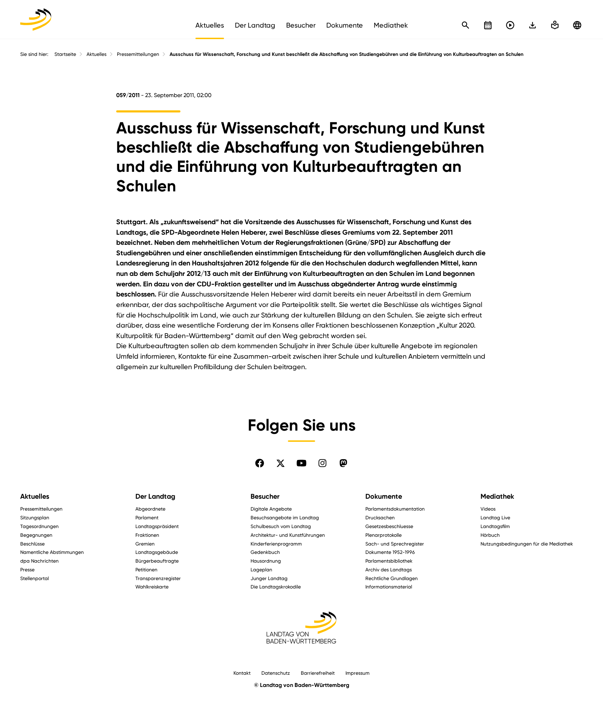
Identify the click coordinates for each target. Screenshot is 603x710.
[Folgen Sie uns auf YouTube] (301, 463)
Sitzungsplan (34, 517)
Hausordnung (266, 561)
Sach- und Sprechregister (394, 544)
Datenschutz (275, 673)
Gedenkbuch (265, 552)
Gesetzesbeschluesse (389, 526)
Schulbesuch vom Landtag (281, 526)
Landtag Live (495, 517)
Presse (27, 569)
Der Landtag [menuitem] (255, 25)
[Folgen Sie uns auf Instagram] (322, 463)
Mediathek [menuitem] (391, 25)
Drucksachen (380, 517)
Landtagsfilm (495, 526)
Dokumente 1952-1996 (390, 552)
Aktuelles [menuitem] (209, 25)
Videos (488, 509)
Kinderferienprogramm (276, 544)
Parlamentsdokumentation (395, 509)
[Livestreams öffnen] (510, 25)
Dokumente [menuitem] (344, 25)
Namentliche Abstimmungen (52, 552)
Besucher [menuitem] (300, 25)
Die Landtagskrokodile (276, 587)
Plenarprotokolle (383, 535)
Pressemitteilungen (138, 54)
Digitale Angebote (271, 509)
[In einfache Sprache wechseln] (532, 25)
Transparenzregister (158, 578)
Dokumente (383, 496)
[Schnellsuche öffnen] (465, 25)
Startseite (65, 54)
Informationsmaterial (388, 587)
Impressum (357, 673)
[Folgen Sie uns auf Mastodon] (343, 463)
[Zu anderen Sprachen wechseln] (577, 25)
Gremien (145, 544)
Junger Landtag (269, 578)
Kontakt (242, 673)
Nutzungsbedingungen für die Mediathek (527, 544)
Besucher (265, 496)
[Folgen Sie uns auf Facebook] (259, 463)
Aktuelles (96, 54)
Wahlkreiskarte (152, 587)
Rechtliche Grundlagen (391, 578)
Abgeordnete (150, 509)
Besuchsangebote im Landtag (285, 517)
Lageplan (261, 569)
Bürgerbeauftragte (157, 561)
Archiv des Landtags (388, 569)
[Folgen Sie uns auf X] (280, 463)
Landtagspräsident (157, 526)
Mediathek (497, 496)
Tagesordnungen (39, 526)
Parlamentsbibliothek (388, 561)
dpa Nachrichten (39, 561)
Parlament (146, 517)
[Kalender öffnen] (487, 25)
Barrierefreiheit (318, 673)
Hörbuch (490, 535)
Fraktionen (147, 535)
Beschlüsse (32, 544)
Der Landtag (155, 496)
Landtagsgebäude (156, 552)
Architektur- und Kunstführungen (288, 535)
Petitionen (146, 569)
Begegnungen (36, 535)
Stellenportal (34, 578)
